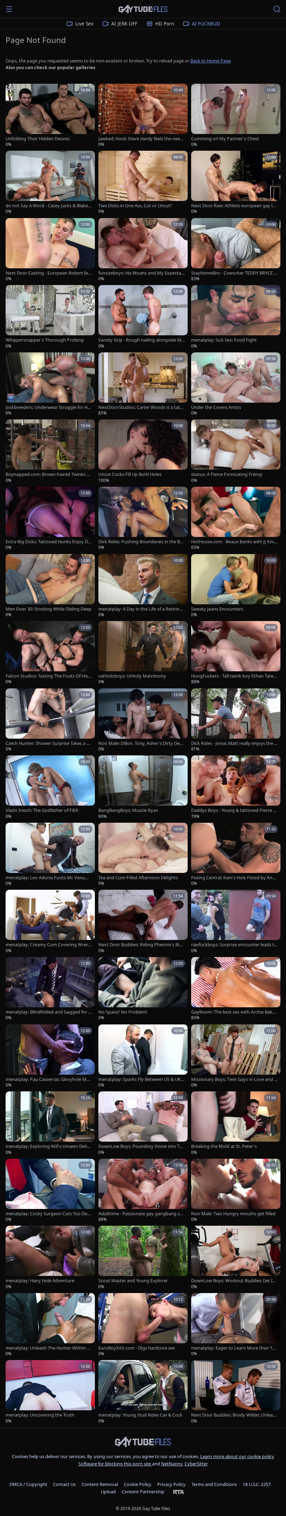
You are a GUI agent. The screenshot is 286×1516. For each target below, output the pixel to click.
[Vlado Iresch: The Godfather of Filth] (50, 787)
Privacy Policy (171, 1484)
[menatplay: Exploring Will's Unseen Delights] (50, 1123)
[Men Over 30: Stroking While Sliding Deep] (50, 586)
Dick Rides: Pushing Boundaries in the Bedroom (140, 541)
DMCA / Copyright (28, 1484)
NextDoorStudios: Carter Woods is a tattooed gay (141, 407)
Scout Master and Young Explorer (133, 1280)
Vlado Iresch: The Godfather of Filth (42, 810)
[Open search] (277, 9)
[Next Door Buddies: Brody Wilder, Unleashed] (235, 1392)
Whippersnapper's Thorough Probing (45, 340)
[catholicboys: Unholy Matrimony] (143, 653)
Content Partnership (143, 1491)
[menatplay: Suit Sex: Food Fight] (235, 317)
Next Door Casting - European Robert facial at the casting (48, 273)
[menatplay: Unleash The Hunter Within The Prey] (50, 1325)
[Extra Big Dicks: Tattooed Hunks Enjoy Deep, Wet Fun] (50, 519)
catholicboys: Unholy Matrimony (132, 676)
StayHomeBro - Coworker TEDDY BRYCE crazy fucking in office (234, 273)
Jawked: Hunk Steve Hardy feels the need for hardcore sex (140, 138)
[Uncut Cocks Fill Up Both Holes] (143, 451)
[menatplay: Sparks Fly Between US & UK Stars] (143, 1056)
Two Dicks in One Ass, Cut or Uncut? (135, 205)
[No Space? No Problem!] (143, 989)
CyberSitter (196, 1464)
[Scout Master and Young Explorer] (143, 1258)
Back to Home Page (210, 61)
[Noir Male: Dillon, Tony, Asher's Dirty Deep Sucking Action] (143, 720)
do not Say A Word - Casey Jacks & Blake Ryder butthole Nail (49, 205)
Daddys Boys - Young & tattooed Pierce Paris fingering (233, 810)
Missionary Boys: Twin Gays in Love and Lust (234, 1079)
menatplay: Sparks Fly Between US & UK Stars (141, 1079)
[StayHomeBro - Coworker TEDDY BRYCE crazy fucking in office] (235, 250)
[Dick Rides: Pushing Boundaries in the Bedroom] (143, 519)
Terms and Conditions (214, 1484)
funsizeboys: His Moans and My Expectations (141, 273)
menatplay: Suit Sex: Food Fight (224, 340)
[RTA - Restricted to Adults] (178, 1491)
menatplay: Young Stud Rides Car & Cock (140, 1415)
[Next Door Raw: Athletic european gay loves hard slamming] (235, 183)
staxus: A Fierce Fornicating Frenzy (227, 474)
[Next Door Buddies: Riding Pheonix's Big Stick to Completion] (143, 922)
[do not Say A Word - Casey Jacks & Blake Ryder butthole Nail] (50, 183)
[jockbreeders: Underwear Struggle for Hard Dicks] (50, 384)
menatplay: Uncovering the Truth (40, 1415)
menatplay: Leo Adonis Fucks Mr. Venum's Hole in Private (45, 877)
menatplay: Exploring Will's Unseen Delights (48, 1146)
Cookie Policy (137, 1484)
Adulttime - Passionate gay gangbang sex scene (141, 1213)
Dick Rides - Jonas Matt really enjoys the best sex (234, 743)
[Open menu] (9, 9)
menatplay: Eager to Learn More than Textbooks (234, 1348)
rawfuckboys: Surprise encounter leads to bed (234, 944)
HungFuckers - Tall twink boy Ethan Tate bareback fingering (234, 676)
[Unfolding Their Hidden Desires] (50, 116)
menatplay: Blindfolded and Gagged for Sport (48, 1012)
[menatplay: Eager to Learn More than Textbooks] (235, 1325)
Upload (108, 1491)
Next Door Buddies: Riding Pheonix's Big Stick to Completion (140, 944)
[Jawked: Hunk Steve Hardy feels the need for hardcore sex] (143, 116)
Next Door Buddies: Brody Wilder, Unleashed (234, 1415)
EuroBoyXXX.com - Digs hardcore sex (136, 1348)
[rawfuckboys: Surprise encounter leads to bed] (235, 922)
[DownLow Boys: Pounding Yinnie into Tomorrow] (143, 1123)
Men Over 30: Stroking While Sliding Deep (48, 609)
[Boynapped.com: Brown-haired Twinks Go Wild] (50, 451)
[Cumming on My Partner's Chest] (235, 116)
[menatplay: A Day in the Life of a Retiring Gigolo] (143, 586)
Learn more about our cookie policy (237, 1456)
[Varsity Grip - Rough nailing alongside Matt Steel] (143, 317)
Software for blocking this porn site (115, 1464)
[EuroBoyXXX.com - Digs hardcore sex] (143, 1325)
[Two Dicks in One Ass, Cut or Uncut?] (143, 183)
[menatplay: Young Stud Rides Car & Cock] (143, 1392)
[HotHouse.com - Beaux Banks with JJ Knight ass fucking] (235, 519)
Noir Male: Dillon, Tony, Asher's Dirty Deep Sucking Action (141, 743)
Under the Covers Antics (216, 407)
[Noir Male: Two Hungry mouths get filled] (235, 1191)
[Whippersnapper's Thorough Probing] (50, 317)
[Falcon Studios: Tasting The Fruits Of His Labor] (50, 653)
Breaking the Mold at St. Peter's (224, 1146)
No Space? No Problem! (122, 1012)
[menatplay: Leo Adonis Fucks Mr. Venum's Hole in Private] (50, 855)
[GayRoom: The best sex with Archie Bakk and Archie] (235, 989)
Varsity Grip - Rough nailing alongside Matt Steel (141, 340)
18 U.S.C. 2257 (257, 1484)
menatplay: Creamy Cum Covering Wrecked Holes (48, 944)
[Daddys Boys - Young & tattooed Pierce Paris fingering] (235, 787)
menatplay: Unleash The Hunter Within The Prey (49, 1348)
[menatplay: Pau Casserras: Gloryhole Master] (50, 1056)
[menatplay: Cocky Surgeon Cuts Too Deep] (50, 1191)
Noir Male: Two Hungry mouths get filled (233, 1213)
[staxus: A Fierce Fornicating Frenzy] (235, 451)
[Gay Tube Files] (143, 9)
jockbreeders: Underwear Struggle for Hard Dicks (49, 407)
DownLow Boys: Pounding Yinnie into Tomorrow (140, 1146)
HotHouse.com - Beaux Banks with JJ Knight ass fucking (234, 541)
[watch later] (13, 91)
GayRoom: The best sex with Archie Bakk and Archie (233, 1012)
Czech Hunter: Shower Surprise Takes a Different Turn (49, 743)
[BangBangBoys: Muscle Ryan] (143, 787)
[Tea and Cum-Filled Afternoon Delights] (143, 855)
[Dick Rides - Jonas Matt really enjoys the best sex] (235, 720)
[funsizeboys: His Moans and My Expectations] (143, 250)
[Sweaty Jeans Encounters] (235, 586)
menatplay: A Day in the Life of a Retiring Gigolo (140, 609)
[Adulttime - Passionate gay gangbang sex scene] (143, 1191)
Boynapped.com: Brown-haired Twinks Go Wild (48, 474)
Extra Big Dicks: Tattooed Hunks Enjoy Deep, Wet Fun (48, 541)
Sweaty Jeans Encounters (217, 609)
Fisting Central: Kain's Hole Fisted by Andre (234, 877)
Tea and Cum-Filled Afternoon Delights (138, 877)
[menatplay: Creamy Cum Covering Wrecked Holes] (50, 922)
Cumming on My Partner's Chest (225, 138)
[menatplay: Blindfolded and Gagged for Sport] (50, 989)
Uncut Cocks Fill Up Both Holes (129, 474)
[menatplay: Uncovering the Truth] (50, 1392)
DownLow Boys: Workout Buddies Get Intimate (234, 1280)
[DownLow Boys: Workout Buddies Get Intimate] (235, 1258)
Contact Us (64, 1484)
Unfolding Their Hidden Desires (38, 138)
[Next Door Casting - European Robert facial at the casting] (50, 250)
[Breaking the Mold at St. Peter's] (235, 1123)
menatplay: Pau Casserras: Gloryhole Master (48, 1079)
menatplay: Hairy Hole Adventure (40, 1280)
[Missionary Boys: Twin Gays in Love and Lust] (235, 1056)
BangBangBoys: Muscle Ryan (128, 810)
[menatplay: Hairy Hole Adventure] (50, 1258)
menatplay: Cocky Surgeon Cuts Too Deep (48, 1213)
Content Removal (100, 1484)
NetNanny (171, 1464)
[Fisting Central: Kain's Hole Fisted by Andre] (235, 855)
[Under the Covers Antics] (235, 384)
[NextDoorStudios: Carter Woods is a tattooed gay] (143, 384)
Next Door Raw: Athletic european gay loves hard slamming (234, 205)
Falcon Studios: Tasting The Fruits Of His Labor (48, 676)
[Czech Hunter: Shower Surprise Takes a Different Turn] (50, 720)
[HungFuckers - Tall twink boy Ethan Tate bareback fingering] (235, 653)
